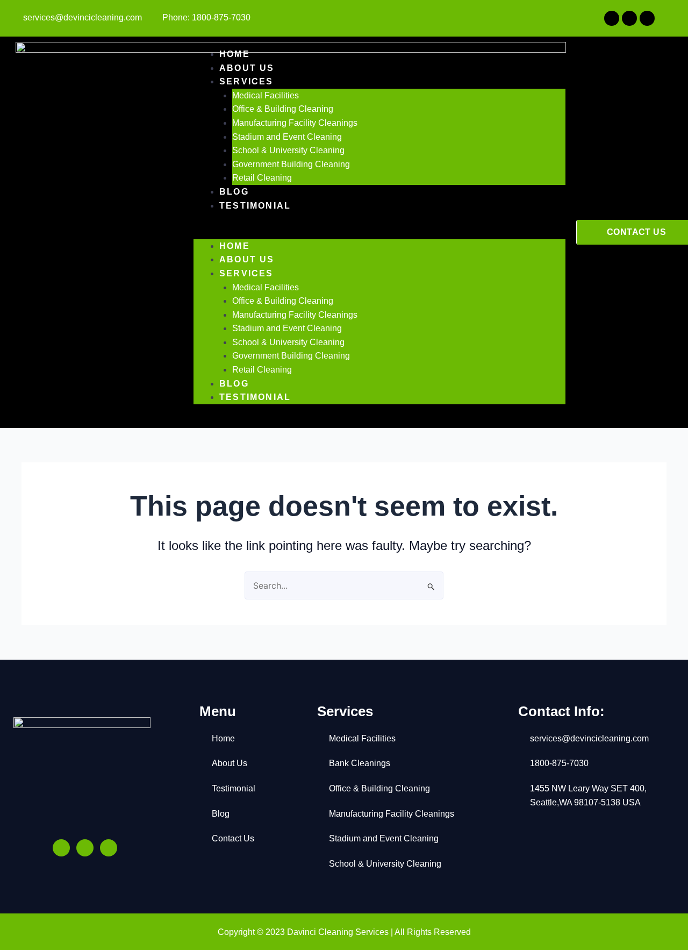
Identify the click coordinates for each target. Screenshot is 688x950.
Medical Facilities (265, 95)
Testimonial (255, 205)
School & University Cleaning (288, 150)
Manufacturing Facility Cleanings (294, 122)
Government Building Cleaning (291, 164)
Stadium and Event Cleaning (287, 136)
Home (234, 54)
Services (246, 81)
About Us (247, 68)
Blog (234, 191)
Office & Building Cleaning (282, 108)
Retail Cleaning (262, 177)
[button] (379, 232)
